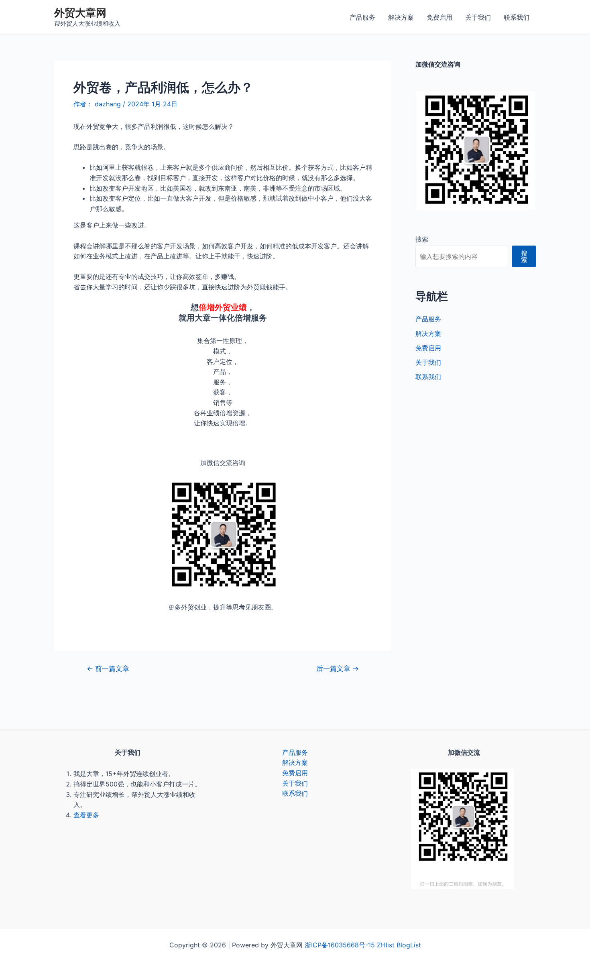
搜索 (421, 239)
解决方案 (401, 17)
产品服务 (362, 17)
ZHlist (386, 945)
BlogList (409, 945)
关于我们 (478, 17)
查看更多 (86, 815)
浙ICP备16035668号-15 (340, 945)
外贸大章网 (80, 12)
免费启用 (439, 17)
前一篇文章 (108, 668)
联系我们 (516, 17)
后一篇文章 (337, 668)
